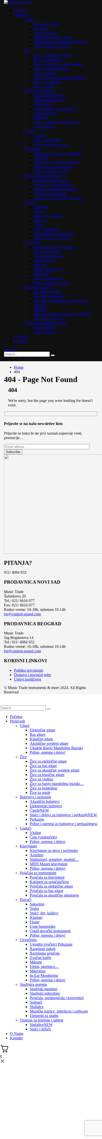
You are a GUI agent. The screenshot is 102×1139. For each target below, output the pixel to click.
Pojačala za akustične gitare (58, 198)
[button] (9, 349)
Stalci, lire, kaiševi (48, 216)
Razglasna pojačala (49, 256)
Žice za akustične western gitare (58, 64)
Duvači (29, 202)
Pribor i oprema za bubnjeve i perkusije (64, 824)
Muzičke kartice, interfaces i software (63, 314)
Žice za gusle (44, 86)
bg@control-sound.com (22, 614)
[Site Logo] (17, 2)
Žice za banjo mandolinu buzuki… (61, 77)
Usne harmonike (46, 229)
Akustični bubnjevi (48, 95)
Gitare (28, 19)
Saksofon (41, 207)
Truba (38, 211)
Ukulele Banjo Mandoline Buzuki (60, 42)
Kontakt (20, 341)
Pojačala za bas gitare (50, 193)
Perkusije (41, 118)
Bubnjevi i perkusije (39, 91)
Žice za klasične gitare (51, 68)
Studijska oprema (37, 287)
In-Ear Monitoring (48, 278)
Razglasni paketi (46, 251)
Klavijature (32, 149)
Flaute (38, 225)
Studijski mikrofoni (49, 296)
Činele (43, 104)
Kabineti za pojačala (53, 184)
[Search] (53, 355)
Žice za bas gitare (47, 60)
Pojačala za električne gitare (55, 189)
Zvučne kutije (44, 260)
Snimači (40, 305)
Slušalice (41, 309)
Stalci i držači (44, 332)
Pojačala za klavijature (51, 180)
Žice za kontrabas (47, 82)
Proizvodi (21, 15)
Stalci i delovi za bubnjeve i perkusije (55, 111)
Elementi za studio (48, 318)
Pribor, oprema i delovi (51, 46)
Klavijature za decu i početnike (58, 153)
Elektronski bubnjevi (50, 100)
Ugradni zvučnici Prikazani (55, 247)
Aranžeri (40, 158)
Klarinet (40, 220)
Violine (39, 135)
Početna (20, 10)
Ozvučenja (32, 242)
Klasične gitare (45, 33)
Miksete (40, 265)
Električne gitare (46, 24)
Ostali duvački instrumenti (54, 234)
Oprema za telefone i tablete (45, 323)
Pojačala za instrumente (42, 176)
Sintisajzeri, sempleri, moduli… (58, 162)
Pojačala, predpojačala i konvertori (61, 301)
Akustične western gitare (53, 37)
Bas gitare (41, 28)
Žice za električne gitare (52, 55)
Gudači (29, 131)
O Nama (20, 336)
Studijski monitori (47, 292)
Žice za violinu (45, 73)
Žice (27, 51)
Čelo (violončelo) (47, 140)
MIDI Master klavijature (53, 167)
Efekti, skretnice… (48, 269)
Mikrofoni (42, 274)
